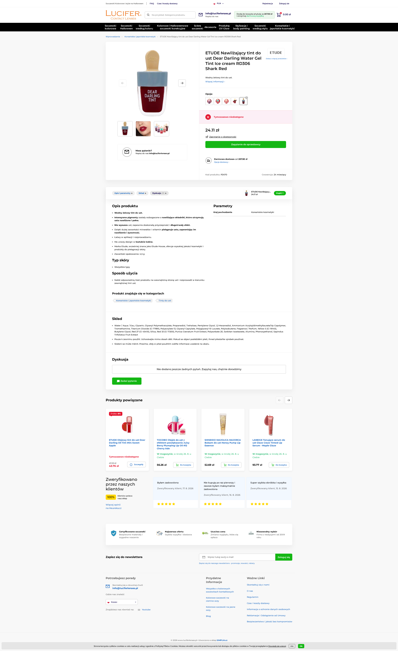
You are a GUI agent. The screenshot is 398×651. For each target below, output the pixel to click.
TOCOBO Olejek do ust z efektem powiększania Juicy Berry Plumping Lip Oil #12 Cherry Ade (173, 444)
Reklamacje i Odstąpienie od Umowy (266, 615)
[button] (182, 83)
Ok (301, 646)
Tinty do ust (165, 300)
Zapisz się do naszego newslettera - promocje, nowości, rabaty (227, 563)
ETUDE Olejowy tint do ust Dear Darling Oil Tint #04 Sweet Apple (127, 443)
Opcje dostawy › (221, 162)
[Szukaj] (148, 14)
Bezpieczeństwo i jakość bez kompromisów (269, 621)
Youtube (146, 609)
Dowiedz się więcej (277, 646)
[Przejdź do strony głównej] (123, 15)
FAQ (152, 3)
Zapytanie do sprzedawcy (245, 144)
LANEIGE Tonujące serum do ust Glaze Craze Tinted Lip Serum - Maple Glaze (268, 443)
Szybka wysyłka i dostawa (178, 534)
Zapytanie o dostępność (222, 136)
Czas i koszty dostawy (167, 3)
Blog (208, 616)
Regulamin (252, 597)
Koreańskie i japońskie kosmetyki (140, 36)
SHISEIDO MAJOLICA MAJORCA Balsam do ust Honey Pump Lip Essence (223, 443)
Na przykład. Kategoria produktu (168, 15)
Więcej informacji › (215, 81)
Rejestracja (267, 3)
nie (292, 646)
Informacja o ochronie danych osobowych (268, 609)
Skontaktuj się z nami (258, 584)
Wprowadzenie (113, 36)
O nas (250, 591)
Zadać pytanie (128, 381)
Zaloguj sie (284, 3)
